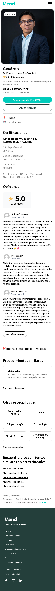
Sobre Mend (9, 545)
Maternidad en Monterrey (15, 473)
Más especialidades (13, 447)
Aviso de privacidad (12, 574)
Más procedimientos (13, 387)
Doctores (15, 496)
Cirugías (8, 531)
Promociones (10, 558)
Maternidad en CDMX (13, 468)
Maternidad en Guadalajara (15, 477)
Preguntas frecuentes (13, 562)
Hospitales (9, 540)
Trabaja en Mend (11, 553)
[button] (49, 3)
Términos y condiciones (14, 570)
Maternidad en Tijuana (13, 482)
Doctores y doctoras (13, 536)
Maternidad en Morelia (13, 486)
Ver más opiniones (15, 334)
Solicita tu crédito (27, 107)
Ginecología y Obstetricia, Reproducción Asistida (26, 499)
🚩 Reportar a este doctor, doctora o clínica (24, 348)
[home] (9, 3)
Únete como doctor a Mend (15, 549)
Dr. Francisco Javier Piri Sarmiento (19, 502)
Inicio (5, 496)
